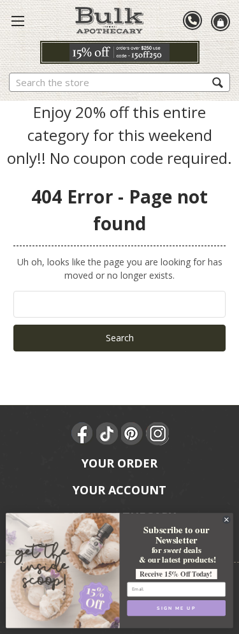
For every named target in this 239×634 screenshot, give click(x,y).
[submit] (217, 82)
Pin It (132, 433)
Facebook (82, 433)
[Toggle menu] (18, 20)
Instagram (157, 433)
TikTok (107, 433)
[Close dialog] (226, 519)
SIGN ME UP (176, 608)
